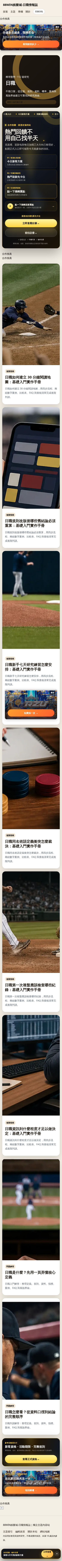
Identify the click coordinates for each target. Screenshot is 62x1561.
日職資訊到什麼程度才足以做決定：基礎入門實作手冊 (30, 1131)
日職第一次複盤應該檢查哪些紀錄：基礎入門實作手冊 (30, 987)
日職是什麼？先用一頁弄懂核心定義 (30, 1274)
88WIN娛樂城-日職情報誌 (20, 5)
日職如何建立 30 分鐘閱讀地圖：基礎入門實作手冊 (28, 379)
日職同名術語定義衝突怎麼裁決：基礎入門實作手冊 (28, 843)
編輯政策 (20, 1531)
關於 (28, 11)
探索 (5, 11)
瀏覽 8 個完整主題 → (16, 102)
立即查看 (47, 1553)
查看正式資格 (31, 1459)
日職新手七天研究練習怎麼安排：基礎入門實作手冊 (28, 667)
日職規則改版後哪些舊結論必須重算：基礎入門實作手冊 (30, 523)
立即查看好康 (31, 223)
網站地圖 (45, 1531)
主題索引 (8, 1531)
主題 (13, 11)
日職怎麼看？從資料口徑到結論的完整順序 (30, 1414)
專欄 (20, 11)
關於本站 (32, 1531)
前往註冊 (31, 232)
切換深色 (39, 11)
